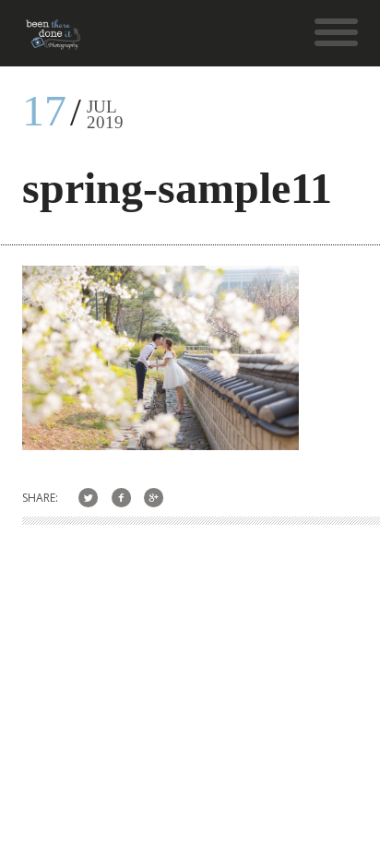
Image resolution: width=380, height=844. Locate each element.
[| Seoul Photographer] (53, 41)
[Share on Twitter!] (88, 498)
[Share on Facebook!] (121, 498)
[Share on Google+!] (154, 498)
